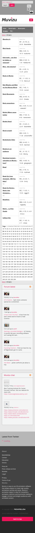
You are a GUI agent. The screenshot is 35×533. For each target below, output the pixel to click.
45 (27, 231)
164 (12, 257)
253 (15, 277)
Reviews (4, 471)
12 (22, 226)
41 (19, 231)
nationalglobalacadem (19, 386)
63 (3, 236)
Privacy (4, 478)
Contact (4, 457)
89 (25, 239)
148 (28, 251)
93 (3, 241)
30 (27, 229)
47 (31, 231)
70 (17, 236)
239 (6, 274)
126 (28, 246)
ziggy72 (26, 193)
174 (9, 259)
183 (4, 262)
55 (17, 234)
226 (31, 269)
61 (29, 234)
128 (4, 249)
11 (20, 226)
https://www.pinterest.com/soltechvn (16, 410)
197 (12, 264)
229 (9, 272)
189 (20, 262)
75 (27, 236)
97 (11, 241)
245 (23, 274)
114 (26, 244)
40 (17, 231)
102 (23, 241)
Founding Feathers (10, 348)
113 (23, 244)
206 (6, 267)
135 (23, 249)
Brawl (4, 167)
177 (17, 259)
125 (26, 246)
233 (20, 272)
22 (11, 229)
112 (20, 244)
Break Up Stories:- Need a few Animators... (9, 190)
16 (30, 226)
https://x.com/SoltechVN (12, 415)
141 (9, 251)
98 (13, 241)
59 (25, 234)
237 (31, 272)
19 (5, 229)
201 (23, 264)
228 (6, 272)
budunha (27, 53)
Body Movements (8, 94)
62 (31, 234)
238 (4, 274)
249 (4, 277)
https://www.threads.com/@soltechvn (16, 412)
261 (6, 279)
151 (6, 254)
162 (6, 257)
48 (3, 234)
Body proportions (8, 103)
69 (15, 236)
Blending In (6, 39)
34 (5, 231)
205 (4, 267)
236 (28, 272)
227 (4, 272)
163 (9, 257)
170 (28, 257)
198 (15, 264)
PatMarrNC (27, 63)
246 (26, 274)
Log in (5, 5)
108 (9, 244)
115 (28, 244)
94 (5, 241)
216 (4, 269)
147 (26, 251)
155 (17, 254)
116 (31, 244)
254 (17, 277)
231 (15, 272)
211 (20, 267)
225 (28, 269)
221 (17, 269)
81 (9, 239)
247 (28, 274)
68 (13, 236)
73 (23, 236)
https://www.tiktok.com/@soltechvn (15, 414)
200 (20, 264)
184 (6, 262)
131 (12, 249)
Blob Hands (6, 48)
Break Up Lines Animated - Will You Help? (9, 178)
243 (17, 274)
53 (13, 234)
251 (9, 277)
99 (15, 241)
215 (31, 267)
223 (23, 269)
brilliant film (7, 218)
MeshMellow (6, 455)
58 (23, 234)
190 (23, 262)
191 (26, 262)
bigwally (23, 205)
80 (7, 239)
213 (26, 267)
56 (19, 234)
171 (31, 257)
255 (20, 277)
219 (12, 269)
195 (6, 264)
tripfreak (27, 172)
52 (11, 234)
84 (15, 239)
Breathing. (6, 199)
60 (27, 234)
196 (9, 264)
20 (7, 229)
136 (26, 249)
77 (31, 236)
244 (20, 274)
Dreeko (26, 99)
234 (23, 272)
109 (12, 244)
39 (15, 231)
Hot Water (7, 363)
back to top (17, 519)
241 (12, 274)
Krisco (22, 214)
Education (5, 460)
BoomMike (27, 44)
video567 (23, 108)
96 (9, 241)
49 (5, 234)
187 (15, 262)
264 (14, 279)
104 (28, 241)
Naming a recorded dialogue (13, 331)
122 (17, 246)
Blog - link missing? (9, 66)
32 (31, 229)
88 (23, 239)
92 (31, 239)
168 (23, 257)
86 (19, 239)
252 (12, 277)
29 (25, 229)
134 (20, 249)
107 (6, 244)
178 (20, 259)
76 (29, 236)
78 (3, 239)
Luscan (26, 90)
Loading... (7, 441)
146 (23, 251)
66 (9, 236)
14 (26, 226)
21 (9, 229)
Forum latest (9, 286)
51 (9, 234)
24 (15, 229)
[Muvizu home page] (9, 19)
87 (21, 239)
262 (9, 279)
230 (12, 272)
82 (11, 239)
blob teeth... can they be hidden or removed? (10, 60)
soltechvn (16, 407)
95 (7, 241)
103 (26, 241)
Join (12, 5)
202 (26, 264)
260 (4, 279)
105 (31, 241)
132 (15, 249)
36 (9, 231)
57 (21, 234)
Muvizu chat (9, 375)
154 (15, 254)
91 (29, 239)
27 (21, 229)
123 (20, 246)
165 (15, 257)
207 (9, 267)
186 (12, 262)
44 (25, 231)
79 (5, 239)
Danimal (27, 145)
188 (17, 262)
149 (31, 251)
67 (11, 236)
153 (12, 254)
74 (25, 236)
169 (26, 257)
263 (12, 279)
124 (23, 246)
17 (31, 226)
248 (31, 274)
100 (17, 241)
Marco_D (27, 81)
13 (24, 226)
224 (26, 269)
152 (9, 254)
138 (31, 249)
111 (17, 244)
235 (26, 272)
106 (4, 244)
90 (27, 239)
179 (23, 259)
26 (19, 229)
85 (17, 239)
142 (12, 251)
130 (9, 249)
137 (28, 249)
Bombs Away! (7, 121)
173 (6, 259)
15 (28, 226)
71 (19, 236)
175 (12, 259)
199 (17, 264)
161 (4, 257)
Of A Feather (8, 300)
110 (15, 244)
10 (18, 226)
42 (21, 231)
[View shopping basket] (31, 12)
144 (17, 251)
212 (23, 267)
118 (6, 246)
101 (20, 241)
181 (28, 259)
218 (9, 269)
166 (17, 257)
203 (28, 264)
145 (20, 251)
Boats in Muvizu (8, 76)
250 (6, 277)
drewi (25, 223)
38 (13, 231)
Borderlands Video (9, 140)
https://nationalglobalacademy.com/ (16, 394)
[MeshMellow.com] (19, 509)
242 (15, 274)
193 (31, 262)
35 (7, 231)
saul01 (15, 329)
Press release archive (9, 469)
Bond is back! (7, 130)
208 (12, 267)
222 (20, 269)
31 (29, 229)
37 (11, 231)
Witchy (25, 154)
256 (23, 277)
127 (31, 246)
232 (17, 272)
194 (4, 264)
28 (23, 229)
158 (26, 254)
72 (21, 236)
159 (28, 254)
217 (6, 269)
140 (6, 251)
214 (28, 267)
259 (31, 277)
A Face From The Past (11, 315)
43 (23, 231)
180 (26, 259)
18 (3, 229)
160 (31, 254)
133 (17, 249)
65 (7, 236)
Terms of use (6, 480)
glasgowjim (28, 163)
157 (23, 254)
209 (15, 267)
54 (15, 234)
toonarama (27, 117)
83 (13, 239)
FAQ (11, 31)
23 (13, 229)
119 (9, 246)
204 (31, 264)
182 (31, 259)
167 (20, 257)
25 (17, 229)
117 (4, 246)
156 (20, 254)
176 (15, 259)
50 (7, 234)
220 (15, 269)
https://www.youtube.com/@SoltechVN (16, 417)
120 (12, 246)
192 (28, 262)
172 (4, 259)
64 (5, 236)
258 (28, 277)
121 (15, 246)
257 (26, 277)
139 (4, 251)
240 (9, 274)
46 (29, 231)
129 (6, 249)
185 (9, 262)
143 (15, 251)
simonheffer (28, 136)
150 (4, 254)
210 (17, 267)
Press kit (4, 466)
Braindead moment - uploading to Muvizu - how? (10, 160)
